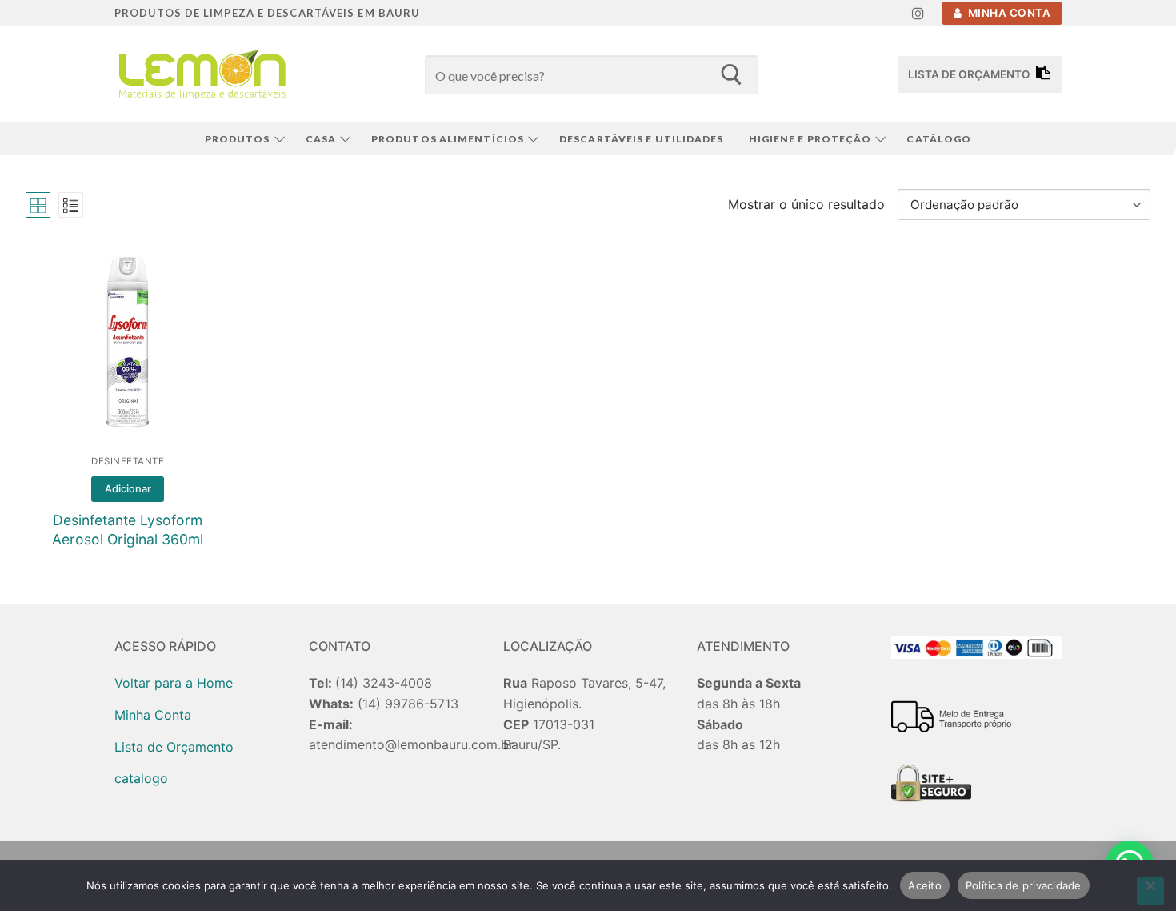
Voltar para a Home (173, 683)
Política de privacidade (1024, 885)
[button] (127, 489)
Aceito (925, 885)
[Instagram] (918, 13)
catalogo (141, 778)
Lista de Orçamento (174, 747)
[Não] (1150, 891)
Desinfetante (127, 461)
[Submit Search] (730, 74)
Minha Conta (1007, 12)
